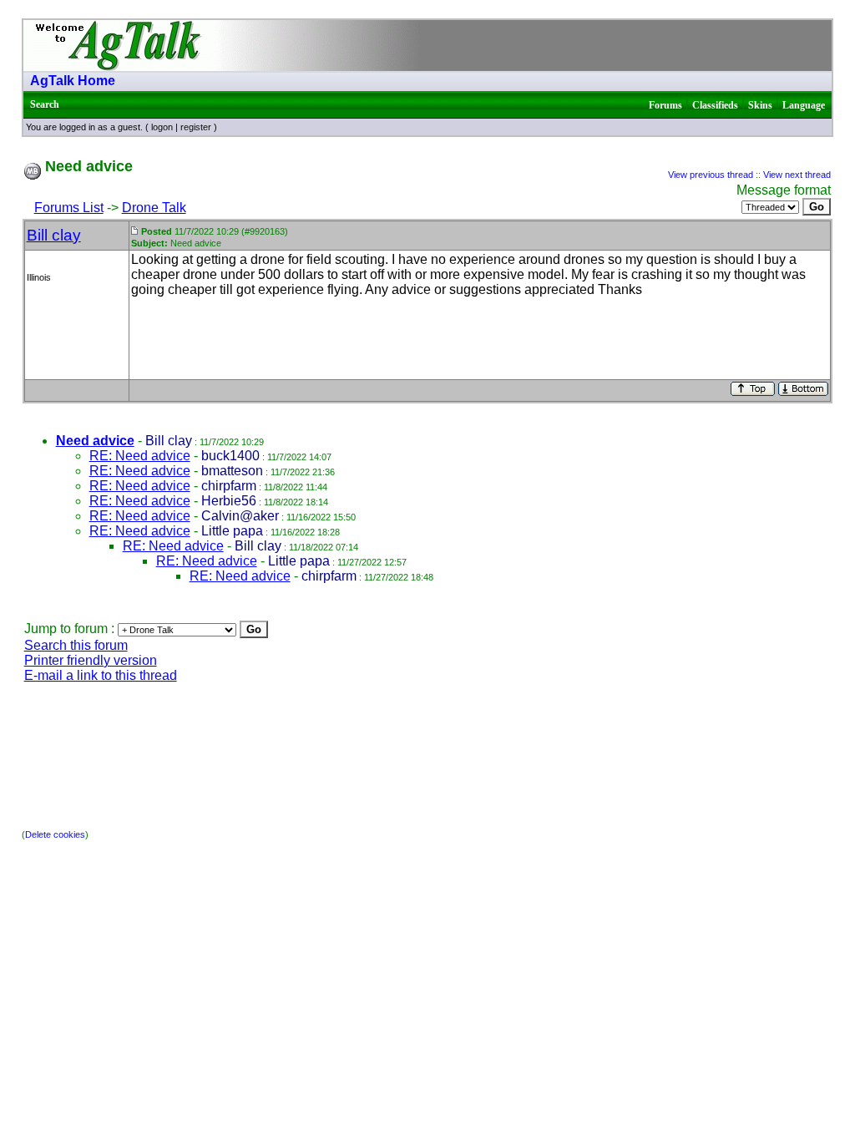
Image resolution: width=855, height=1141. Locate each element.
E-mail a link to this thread (100, 675)
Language (803, 105)
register (195, 127)
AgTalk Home (72, 81)
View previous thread (710, 175)
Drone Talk (154, 207)
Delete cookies (55, 834)
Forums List (69, 207)
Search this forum (76, 645)
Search (44, 104)
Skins (760, 105)
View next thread (797, 175)
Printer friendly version (90, 660)
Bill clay (54, 235)
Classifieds (715, 105)
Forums (665, 105)
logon (162, 127)
